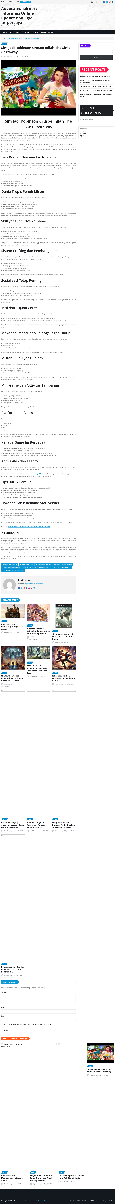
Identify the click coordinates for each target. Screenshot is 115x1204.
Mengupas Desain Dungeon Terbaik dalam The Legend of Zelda (63, 824)
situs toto (83, 133)
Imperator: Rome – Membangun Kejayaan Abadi (12, 626)
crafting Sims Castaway (10, 564)
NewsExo (33, 1201)
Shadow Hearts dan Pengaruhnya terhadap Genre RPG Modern (29, 526)
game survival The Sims (44, 564)
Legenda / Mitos (47, 32)
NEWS (11, 32)
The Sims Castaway (65, 567)
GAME (5, 32)
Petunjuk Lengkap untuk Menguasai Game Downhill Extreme (12, 824)
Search (84, 45)
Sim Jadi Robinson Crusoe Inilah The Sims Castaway (23, 38)
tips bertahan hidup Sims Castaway (13, 571)
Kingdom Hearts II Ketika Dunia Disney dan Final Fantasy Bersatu (38, 631)
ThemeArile (41, 1201)
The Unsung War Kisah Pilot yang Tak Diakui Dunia (62, 636)
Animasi (35, 32)
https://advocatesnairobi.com (33, 584)
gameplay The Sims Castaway (63, 564)
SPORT (27, 32)
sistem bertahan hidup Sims (47, 567)
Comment (4, 992)
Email (3, 1016)
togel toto (83, 131)
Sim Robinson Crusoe (30, 567)
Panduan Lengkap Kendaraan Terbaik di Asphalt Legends (37, 824)
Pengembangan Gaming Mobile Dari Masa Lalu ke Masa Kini (12, 969)
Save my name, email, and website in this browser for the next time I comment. (28, 1024)
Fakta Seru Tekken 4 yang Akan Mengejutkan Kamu (63, 678)
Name (3, 1008)
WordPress (25, 1201)
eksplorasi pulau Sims (27, 564)
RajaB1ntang (8, 56)
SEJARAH (19, 32)
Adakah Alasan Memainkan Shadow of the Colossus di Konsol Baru (37, 669)
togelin (82, 136)
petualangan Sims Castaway (12, 567)
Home (4, 38)
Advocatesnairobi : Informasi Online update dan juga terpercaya (19, 15)
